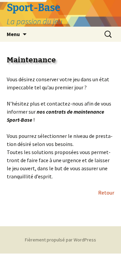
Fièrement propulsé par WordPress (60, 240)
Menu (13, 34)
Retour (106, 192)
